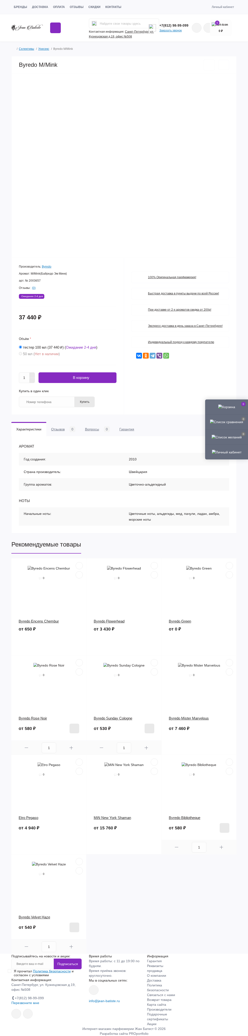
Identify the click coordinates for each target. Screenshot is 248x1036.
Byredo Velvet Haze (34, 917)
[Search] (94, 23)
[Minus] (32, 380)
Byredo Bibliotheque (184, 818)
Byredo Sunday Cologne (113, 718)
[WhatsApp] (166, 356)
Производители (159, 1009)
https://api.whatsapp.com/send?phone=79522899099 (197, 28)
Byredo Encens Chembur (39, 621)
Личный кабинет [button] (223, 7)
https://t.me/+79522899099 (28, 1014)
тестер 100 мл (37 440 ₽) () (60, 347)
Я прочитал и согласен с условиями (44, 973)
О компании (156, 975)
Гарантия (154, 961)
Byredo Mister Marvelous (189, 718)
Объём (25, 339)
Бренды (20, 7)
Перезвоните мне (25, 1003)
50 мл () (41, 354)
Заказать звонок (170, 30)
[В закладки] (209, 65)
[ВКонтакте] (139, 356)
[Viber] (159, 356)
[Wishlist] (79, 565)
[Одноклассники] (146, 356)
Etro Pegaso (28, 818)
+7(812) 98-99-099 (173, 25)
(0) (34, 288)
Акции (151, 1024)
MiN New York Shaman (112, 818)
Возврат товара (159, 1000)
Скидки (94, 7)
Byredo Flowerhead (109, 621)
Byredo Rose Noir (33, 718)
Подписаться (67, 964)
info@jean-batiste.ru (104, 1001)
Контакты (113, 7)
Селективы (26, 49)
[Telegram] (152, 356)
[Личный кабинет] (226, 451)
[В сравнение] (223, 65)
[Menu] (55, 28)
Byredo (46, 266)
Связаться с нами (161, 995)
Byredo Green (180, 621)
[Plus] (32, 375)
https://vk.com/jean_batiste (94, 990)
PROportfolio (138, 1034)
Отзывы (77, 7)
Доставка (40, 7)
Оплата (59, 7)
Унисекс (43, 49)
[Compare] (79, 574)
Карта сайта (156, 1004)
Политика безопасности (52, 971)
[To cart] (74, 728)
